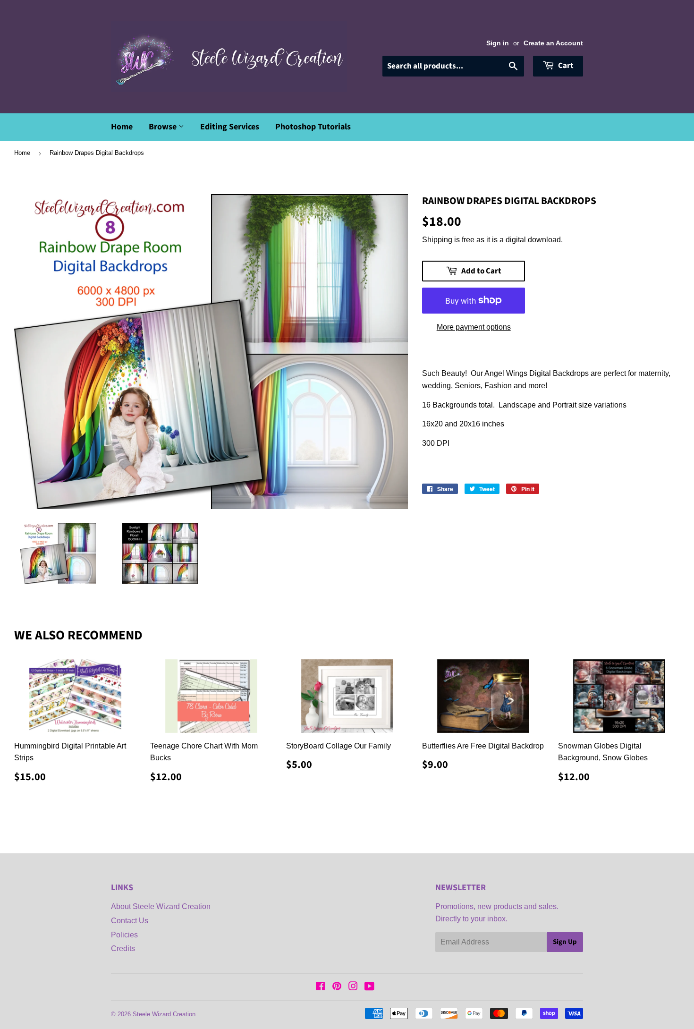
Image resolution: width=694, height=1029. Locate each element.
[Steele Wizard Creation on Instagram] (353, 987)
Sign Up (565, 942)
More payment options (474, 327)
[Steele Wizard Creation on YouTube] (369, 987)
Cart (565, 65)
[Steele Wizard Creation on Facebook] (320, 987)
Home (122, 127)
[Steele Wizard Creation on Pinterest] (337, 987)
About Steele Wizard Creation (161, 906)
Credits (123, 948)
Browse (163, 127)
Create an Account (553, 43)
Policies (124, 935)
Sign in (497, 43)
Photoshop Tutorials (313, 127)
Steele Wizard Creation (164, 1014)
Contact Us (129, 921)
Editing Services (229, 127)
